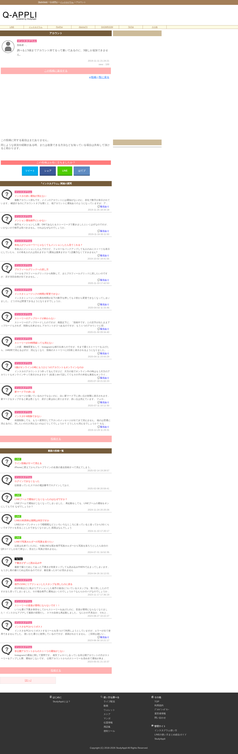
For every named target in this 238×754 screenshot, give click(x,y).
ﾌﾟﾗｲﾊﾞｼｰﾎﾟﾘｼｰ (161, 709)
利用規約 (159, 705)
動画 (106, 705)
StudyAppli (159, 738)
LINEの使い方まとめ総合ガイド (170, 734)
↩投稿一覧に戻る (99, 77)
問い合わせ (160, 717)
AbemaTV (83, 27)
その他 (155, 27)
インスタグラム (35, 27)
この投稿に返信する (56, 70)
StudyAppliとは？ (61, 701)
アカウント (55, 33)
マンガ (107, 718)
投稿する (56, 438)
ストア (107, 714)
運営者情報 (160, 713)
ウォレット (109, 710)
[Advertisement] (140, 14)
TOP (156, 701)
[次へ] (28, 680)
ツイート (30, 170)
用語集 (107, 726)
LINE (12, 27)
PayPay (59, 27)
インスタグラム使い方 (165, 730)
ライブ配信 (109, 701)
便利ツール (109, 731)
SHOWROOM (107, 27)
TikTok (131, 27)
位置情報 (108, 722)
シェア (47, 170)
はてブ (81, 170)
